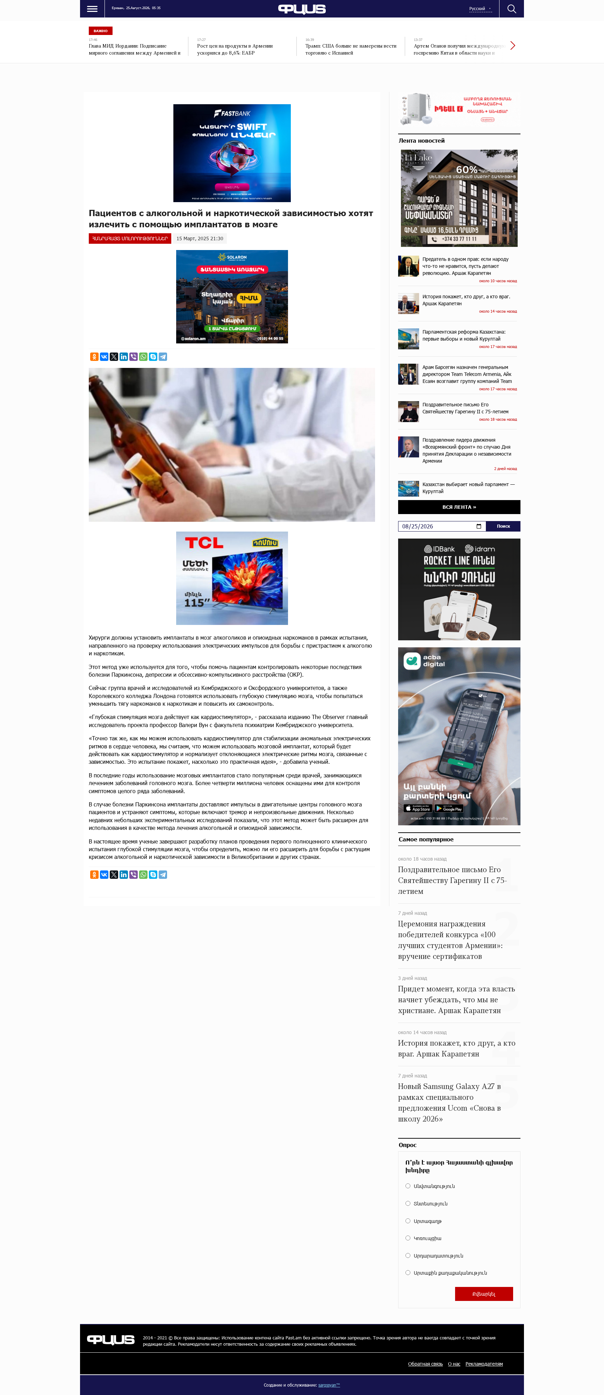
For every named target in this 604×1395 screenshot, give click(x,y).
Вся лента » (459, 507)
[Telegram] (163, 357)
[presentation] (489, 49)
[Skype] (153, 357)
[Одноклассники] (94, 357)
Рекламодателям (484, 1364)
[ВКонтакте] (104, 357)
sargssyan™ (329, 1384)
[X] (114, 357)
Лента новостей (422, 140)
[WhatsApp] (143, 357)
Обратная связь (425, 1364)
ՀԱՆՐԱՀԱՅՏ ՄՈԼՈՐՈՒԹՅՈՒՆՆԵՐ (130, 238)
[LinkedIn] (124, 357)
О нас (454, 1364)
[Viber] (133, 357)
